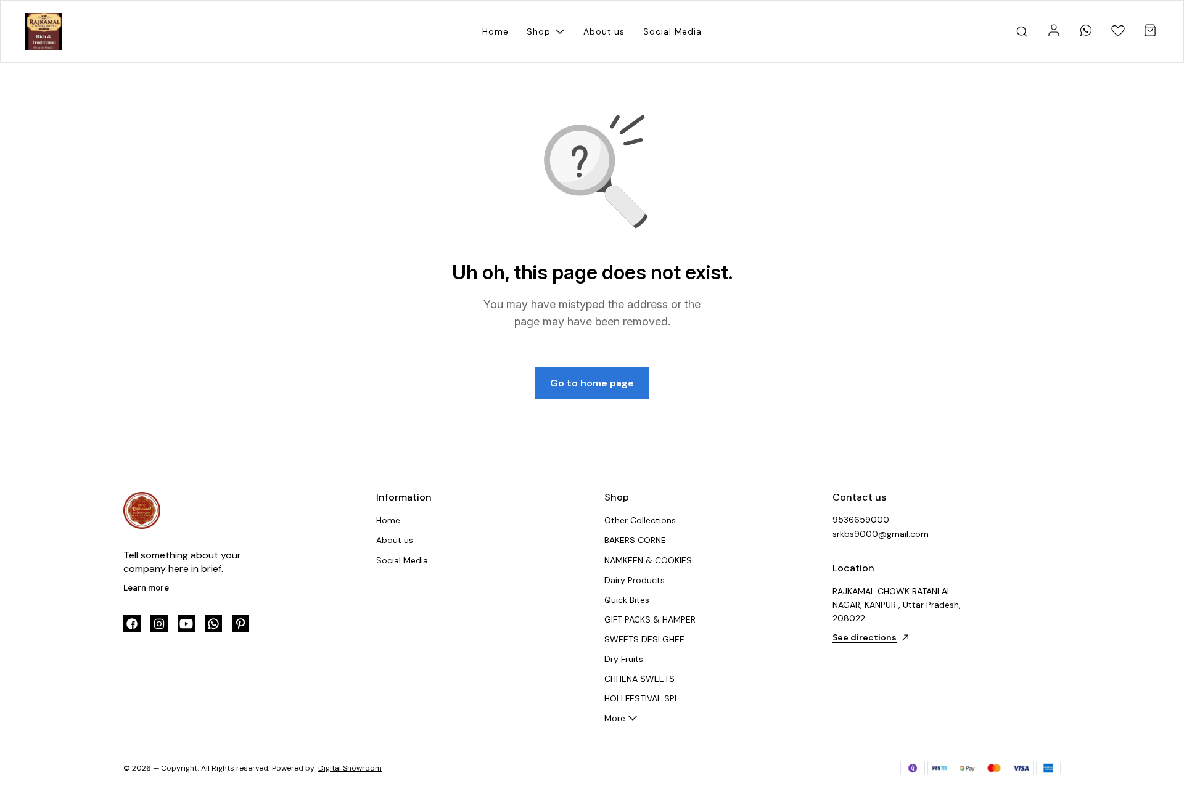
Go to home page (592, 383)
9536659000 (860, 519)
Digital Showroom (350, 768)
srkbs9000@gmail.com (880, 533)
